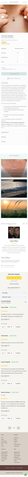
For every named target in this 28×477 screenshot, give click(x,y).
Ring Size (15, 439)
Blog (2, 444)
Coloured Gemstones (17, 444)
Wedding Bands (16, 457)
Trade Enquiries (16, 446)
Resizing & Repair (4, 453)
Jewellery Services (17, 462)
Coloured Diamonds (17, 455)
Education (5, 2)
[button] (23, 2)
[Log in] (24, 2)
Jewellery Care (16, 437)
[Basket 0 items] (26, 2)
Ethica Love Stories (4, 442)
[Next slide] (25, 17)
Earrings (15, 460)
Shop (2, 2)
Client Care (3, 449)
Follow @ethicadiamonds (8, 265)
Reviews (2, 439)
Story (2, 437)
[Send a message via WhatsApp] (25, 474)
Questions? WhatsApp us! (15, 78)
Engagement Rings (17, 452)
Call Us (2, 446)
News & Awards (3, 441)
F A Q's (15, 442)
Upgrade (3, 67)
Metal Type (15, 441)
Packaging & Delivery (4, 452)
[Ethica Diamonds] (14, 2)
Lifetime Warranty (4, 457)
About (2, 434)
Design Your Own (17, 453)
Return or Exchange (4, 455)
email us (3, 124)
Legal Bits (2, 460)
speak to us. (9, 124)
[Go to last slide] (2, 17)
